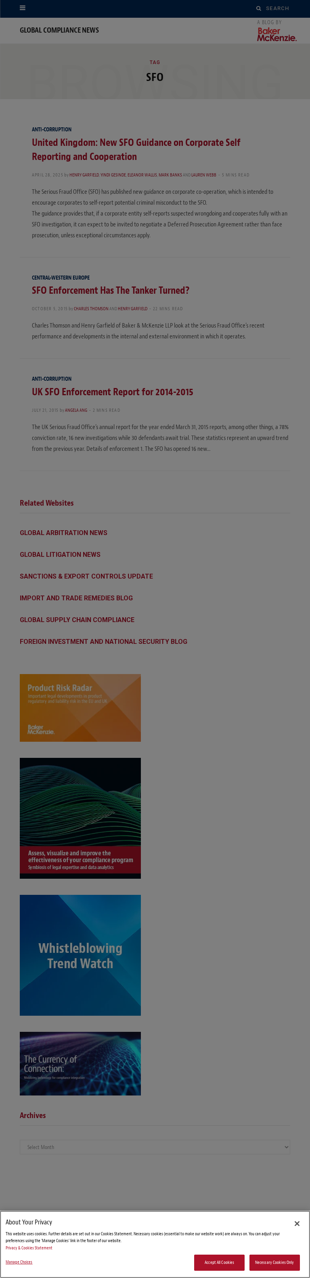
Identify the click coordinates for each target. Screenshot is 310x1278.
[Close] (297, 1223)
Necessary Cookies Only (274, 1262)
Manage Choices (19, 1262)
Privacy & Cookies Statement (29, 1248)
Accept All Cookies (219, 1262)
